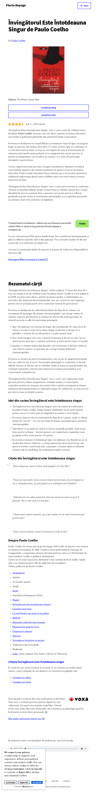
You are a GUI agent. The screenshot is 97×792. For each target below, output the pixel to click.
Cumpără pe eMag (48, 107)
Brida (15, 591)
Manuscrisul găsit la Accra (25, 627)
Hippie (15, 600)
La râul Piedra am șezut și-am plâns (30, 613)
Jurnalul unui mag (21, 609)
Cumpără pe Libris (48, 115)
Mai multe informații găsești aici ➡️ (26, 718)
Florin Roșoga (16, 5)
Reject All (24, 782)
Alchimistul (18, 573)
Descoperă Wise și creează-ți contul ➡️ (28, 259)
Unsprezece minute (22, 631)
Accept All (37, 782)
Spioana (16, 636)
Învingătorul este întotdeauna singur (31, 604)
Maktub (16, 618)
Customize (10, 782)
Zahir (15, 654)
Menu (86, 5)
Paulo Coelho (19, 40)
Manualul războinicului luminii (28, 622)
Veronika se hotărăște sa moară (28, 640)
